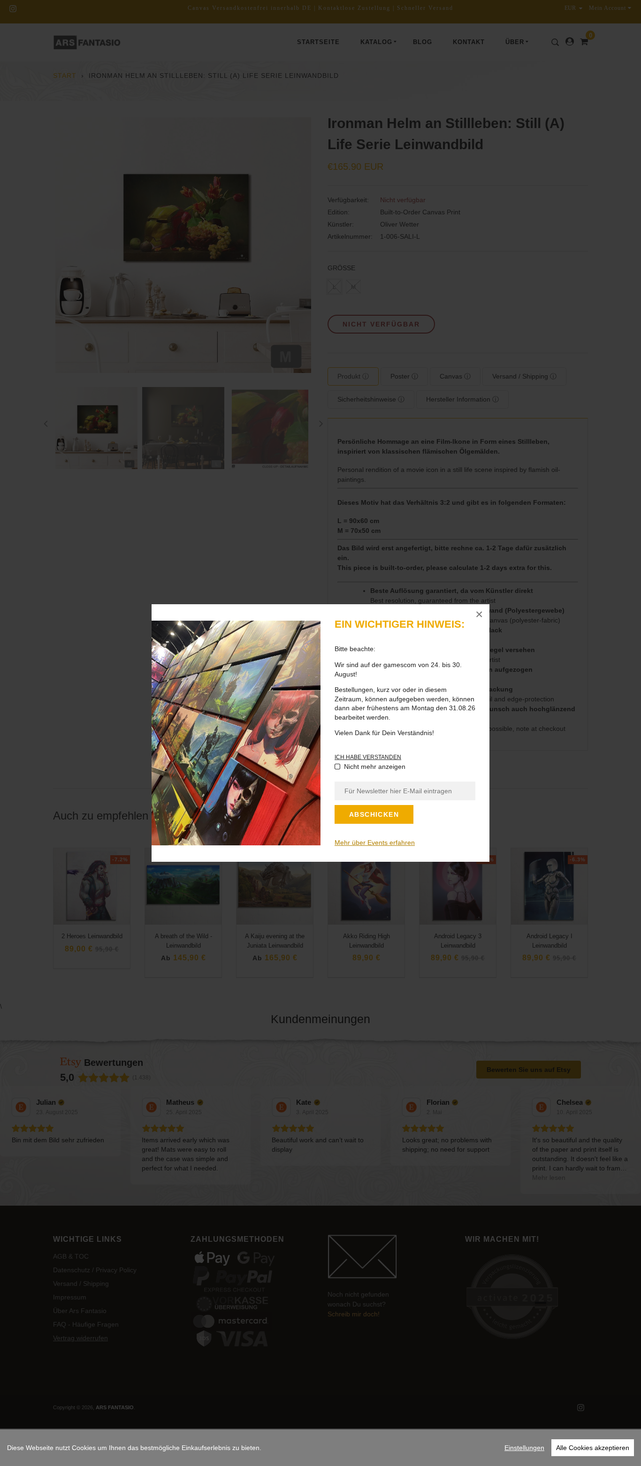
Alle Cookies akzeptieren (592, 1447)
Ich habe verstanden (368, 757)
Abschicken (374, 814)
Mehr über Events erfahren (375, 842)
